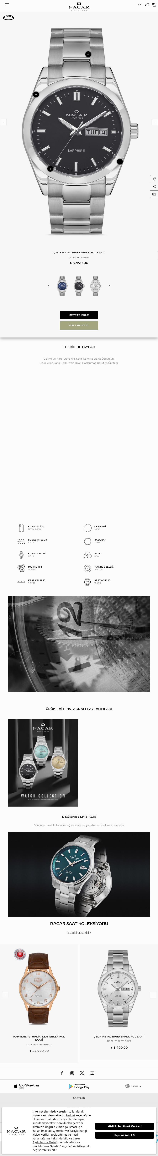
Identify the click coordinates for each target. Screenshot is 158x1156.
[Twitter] (82, 1073)
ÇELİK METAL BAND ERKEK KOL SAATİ (119, 1036)
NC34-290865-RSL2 (39, 1044)
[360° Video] (8, 17)
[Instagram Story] (139, 5)
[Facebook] (62, 1073)
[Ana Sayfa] (79, 6)
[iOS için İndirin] (26, 1086)
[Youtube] (92, 1073)
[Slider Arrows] (3, 122)
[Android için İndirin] (78, 1086)
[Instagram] (72, 1073)
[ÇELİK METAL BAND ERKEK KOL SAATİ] (62, 286)
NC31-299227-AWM (119, 1041)
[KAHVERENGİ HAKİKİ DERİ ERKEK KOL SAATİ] (39, 988)
